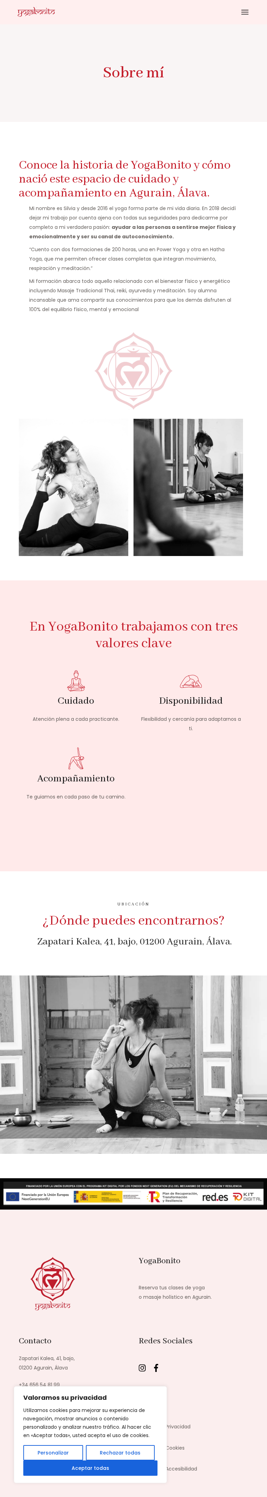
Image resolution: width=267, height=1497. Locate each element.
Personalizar (53, 1452)
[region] (90, 1434)
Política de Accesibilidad (168, 1468)
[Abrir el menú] (245, 12)
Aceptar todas (90, 1468)
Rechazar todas (120, 1452)
